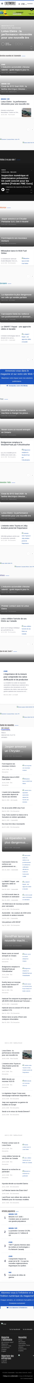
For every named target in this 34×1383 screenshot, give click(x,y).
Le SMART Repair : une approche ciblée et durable (10, 884)
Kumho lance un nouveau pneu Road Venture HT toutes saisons (11, 984)
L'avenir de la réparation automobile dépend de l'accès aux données (11, 794)
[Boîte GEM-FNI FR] (28, 142)
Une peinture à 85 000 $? (11, 922)
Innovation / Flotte (7, 26)
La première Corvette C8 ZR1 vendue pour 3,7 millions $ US (19, 1233)
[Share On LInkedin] (21, 44)
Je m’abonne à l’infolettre (18, 1307)
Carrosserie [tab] (5, 730)
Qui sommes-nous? (7, 1342)
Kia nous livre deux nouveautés (13, 824)
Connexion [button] (30, 3)
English (3, 1351)
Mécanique (21, 1341)
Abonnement (5, 1347)
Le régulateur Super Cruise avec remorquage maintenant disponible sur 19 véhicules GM (16, 1095)
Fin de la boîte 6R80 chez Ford (13, 808)
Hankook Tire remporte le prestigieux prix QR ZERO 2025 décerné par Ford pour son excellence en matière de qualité (17, 1001)
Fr (23, 4)
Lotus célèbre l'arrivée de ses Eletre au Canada (14, 620)
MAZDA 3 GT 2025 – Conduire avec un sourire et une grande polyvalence (19, 1219)
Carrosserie (22, 1343)
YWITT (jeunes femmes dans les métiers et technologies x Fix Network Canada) (19, 1247)
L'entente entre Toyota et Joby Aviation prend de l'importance (14, 527)
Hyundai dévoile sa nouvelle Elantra (15, 1184)
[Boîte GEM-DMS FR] (6, 563)
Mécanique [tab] (5, 728)
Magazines (4, 1344)
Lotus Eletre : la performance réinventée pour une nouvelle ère (16, 34)
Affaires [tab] (4, 737)
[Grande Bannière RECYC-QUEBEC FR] (17, 12)
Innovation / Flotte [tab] (8, 735)
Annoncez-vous (6, 1346)
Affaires (3, 64)
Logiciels (4, 1360)
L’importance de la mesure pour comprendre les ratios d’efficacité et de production (16, 677)
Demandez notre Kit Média (18, 385)
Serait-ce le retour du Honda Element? (16, 1111)
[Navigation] (2, 3)
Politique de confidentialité (10, 1376)
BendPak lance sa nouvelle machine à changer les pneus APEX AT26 (14, 413)
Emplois (20, 1350)
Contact (4, 1349)
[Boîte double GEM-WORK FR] (25, 707)
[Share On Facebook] (16, 44)
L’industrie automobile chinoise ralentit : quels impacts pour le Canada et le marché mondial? (15, 70)
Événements (22, 1349)
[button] (31, 49)
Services (4, 1362)
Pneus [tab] (3, 732)
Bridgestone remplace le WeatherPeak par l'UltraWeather (15, 443)
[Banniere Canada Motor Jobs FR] (9, 139)
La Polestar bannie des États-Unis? (15, 1190)
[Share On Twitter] (19, 44)
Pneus (10, 1272)
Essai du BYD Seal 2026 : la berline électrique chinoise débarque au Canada (14, 89)
